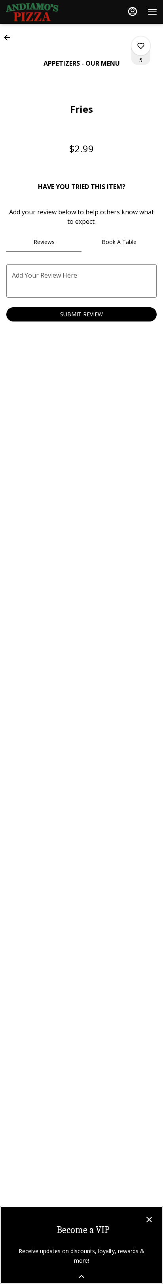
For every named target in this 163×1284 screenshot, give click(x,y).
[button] (9, 37)
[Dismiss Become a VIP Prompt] (149, 1219)
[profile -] (132, 11)
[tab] (44, 242)
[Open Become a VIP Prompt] (81, 1276)
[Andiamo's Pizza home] (41, 12)
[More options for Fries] (140, 45)
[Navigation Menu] (152, 12)
